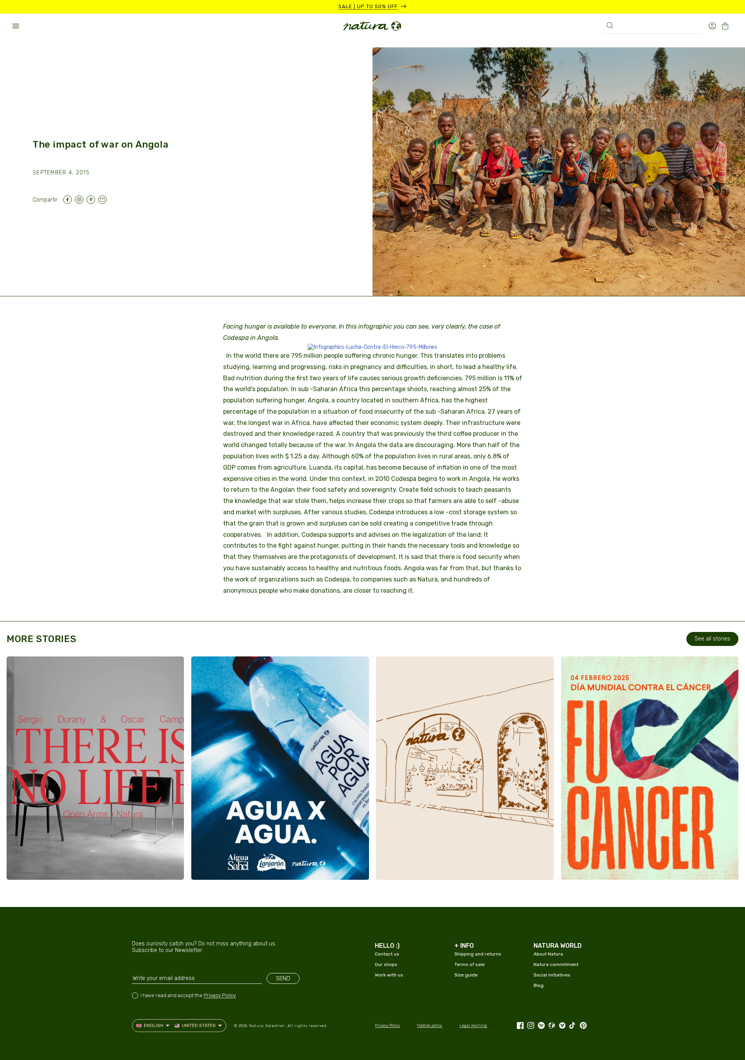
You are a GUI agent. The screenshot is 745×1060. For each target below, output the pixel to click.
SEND (283, 978)
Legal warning (473, 1025)
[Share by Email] (104, 199)
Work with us (389, 975)
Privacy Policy (220, 995)
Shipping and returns (477, 954)
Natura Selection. (267, 1025)
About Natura (548, 954)
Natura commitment (556, 964)
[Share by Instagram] (81, 199)
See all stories (712, 638)
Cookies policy (429, 1025)
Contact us (387, 954)
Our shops (386, 964)
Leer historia (45, 866)
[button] (15, 26)
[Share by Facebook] (69, 199)
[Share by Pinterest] (92, 199)
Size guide (466, 975)
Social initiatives (552, 975)
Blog (539, 985)
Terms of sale (469, 964)
